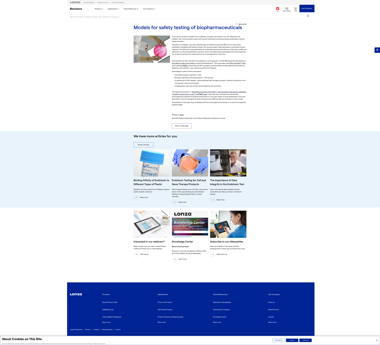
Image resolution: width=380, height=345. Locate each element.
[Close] (377, 340)
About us (271, 302)
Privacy (87, 330)
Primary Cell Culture (165, 302)
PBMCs (185, 66)
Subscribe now (222, 254)
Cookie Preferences (279, 340)
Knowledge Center (219, 317)
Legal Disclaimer (76, 330)
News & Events (273, 310)
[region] (190, 340)
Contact (96, 330)
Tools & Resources (130, 9)
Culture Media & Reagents (111, 317)
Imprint (118, 330)
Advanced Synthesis (103, 2)
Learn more (182, 259)
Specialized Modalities (118, 2)
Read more (144, 197)
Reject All (292, 340)
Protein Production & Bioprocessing (170, 317)
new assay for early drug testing (183, 63)
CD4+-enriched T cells (237, 63)
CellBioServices (107, 310)
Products (98, 9)
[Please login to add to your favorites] (136, 38)
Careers (271, 317)
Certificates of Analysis (221, 310)
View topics (144, 254)
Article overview (143, 145)
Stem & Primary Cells (109, 302)
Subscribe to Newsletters (222, 302)
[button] (377, 50)
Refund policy (107, 330)
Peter (182, 115)
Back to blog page (181, 126)
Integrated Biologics (89, 2)
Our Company (148, 9)
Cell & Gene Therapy (165, 310)
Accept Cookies (305, 340)
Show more (106, 322)
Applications (112, 9)
